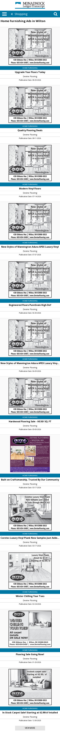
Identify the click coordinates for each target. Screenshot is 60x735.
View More (30, 728)
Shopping (21, 14)
